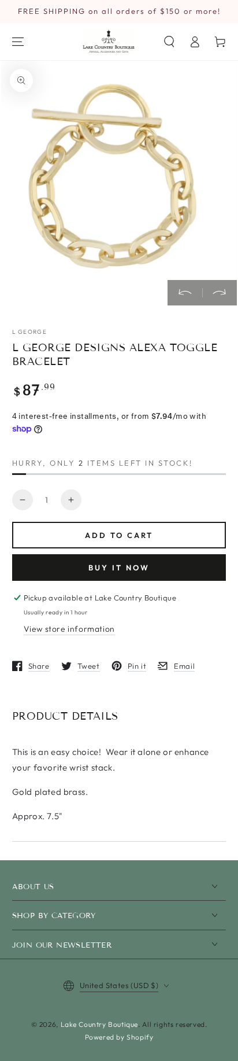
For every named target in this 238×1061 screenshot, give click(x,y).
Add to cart (119, 535)
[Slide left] (185, 292)
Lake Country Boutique (100, 1024)
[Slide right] (219, 292)
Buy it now (119, 567)
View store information (69, 629)
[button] (169, 41)
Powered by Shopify (119, 1037)
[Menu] (18, 41)
